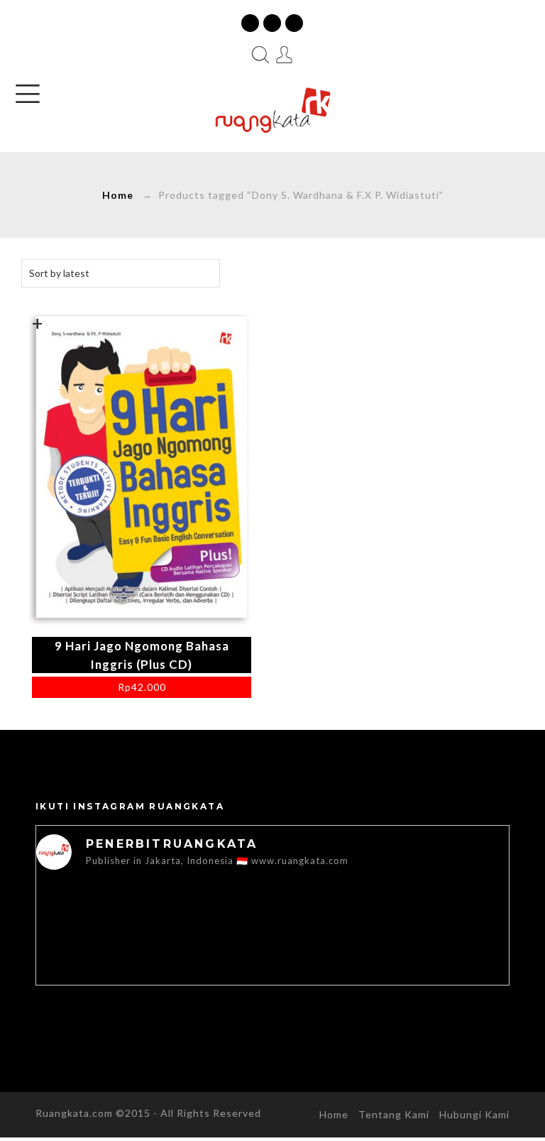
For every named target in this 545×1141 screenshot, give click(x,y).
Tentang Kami (393, 1114)
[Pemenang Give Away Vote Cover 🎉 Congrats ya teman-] (154, 953)
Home (117, 195)
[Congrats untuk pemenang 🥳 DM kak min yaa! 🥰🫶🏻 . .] (391, 953)
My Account (284, 54)
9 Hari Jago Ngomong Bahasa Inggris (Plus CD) (142, 654)
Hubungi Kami (474, 1114)
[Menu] (27, 93)
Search (260, 54)
